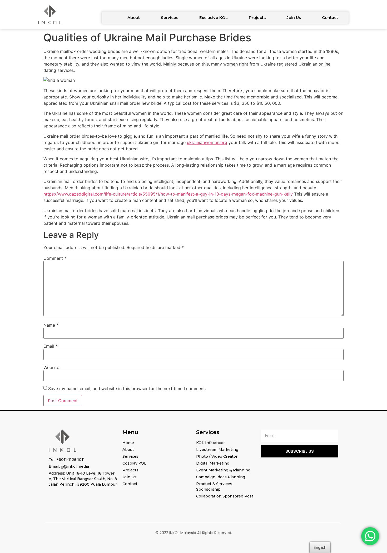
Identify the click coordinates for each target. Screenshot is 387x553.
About (133, 17)
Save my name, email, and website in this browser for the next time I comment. (127, 388)
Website (51, 367)
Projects (257, 17)
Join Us (294, 17)
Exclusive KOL (213, 17)
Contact (330, 17)
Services (169, 17)
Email (50, 346)
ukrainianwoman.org (207, 142)
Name (50, 325)
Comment (54, 258)
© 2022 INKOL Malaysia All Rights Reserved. (193, 532)
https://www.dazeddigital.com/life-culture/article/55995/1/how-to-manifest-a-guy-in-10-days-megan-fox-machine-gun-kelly (168, 194)
